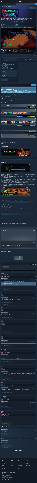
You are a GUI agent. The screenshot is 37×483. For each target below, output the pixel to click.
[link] (26, 116)
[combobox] (25, 4)
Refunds (19, 468)
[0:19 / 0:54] (18, 38)
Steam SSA (3, 463)
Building (28, 27)
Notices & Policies (20, 465)
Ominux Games (16, 24)
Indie (2, 27)
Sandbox (9, 27)
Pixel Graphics (5, 27)
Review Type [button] (3, 262)
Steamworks (3, 465)
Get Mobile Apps (28, 463)
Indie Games (5, 6)
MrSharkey (4, 396)
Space (26, 27)
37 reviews (4, 412)
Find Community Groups (5, 76)
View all (34, 242)
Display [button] (29, 262)
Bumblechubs (5, 411)
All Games (2, 6)
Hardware (12, 465)
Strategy (31, 27)
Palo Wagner (5, 335)
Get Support (28, 465)
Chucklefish (15, 25)
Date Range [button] (20, 262)
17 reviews (4, 397)
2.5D (24, 27)
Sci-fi (22, 27)
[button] (2, 4)
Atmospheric (16, 27)
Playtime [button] (25, 262)
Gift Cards (3, 468)
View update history (4, 72)
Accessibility (20, 463)
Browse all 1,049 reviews (18, 450)
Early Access (12, 64)
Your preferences (9, 252)
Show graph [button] (33, 264)
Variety (2, 143)
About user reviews (3, 252)
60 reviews (8, 274)
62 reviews (4, 350)
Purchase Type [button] (9, 262)
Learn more (29, 92)
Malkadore (4, 349)
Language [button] (14, 262)
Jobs (11, 463)
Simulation (6, 64)
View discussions (4, 75)
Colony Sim (19, 27)
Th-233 (4, 320)
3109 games (4, 274)
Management (12, 27)
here (17, 245)
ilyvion (4, 273)
